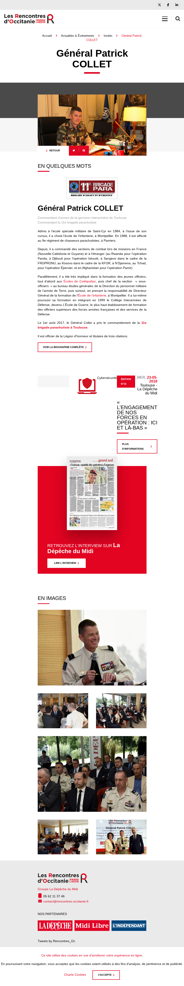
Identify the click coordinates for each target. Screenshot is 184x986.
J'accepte (105, 974)
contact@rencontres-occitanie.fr (66, 901)
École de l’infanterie (92, 295)
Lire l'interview (65, 563)
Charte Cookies (75, 974)
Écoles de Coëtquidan (80, 281)
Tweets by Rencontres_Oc (56, 941)
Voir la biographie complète (63, 347)
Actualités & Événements (77, 35)
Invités (108, 35)
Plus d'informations (133, 446)
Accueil (47, 35)
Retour (54, 150)
